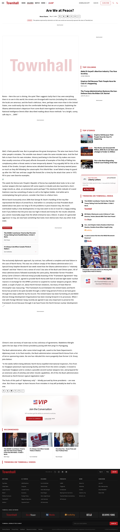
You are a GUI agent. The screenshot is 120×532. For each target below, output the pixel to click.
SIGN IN (95, 3)
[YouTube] (66, 471)
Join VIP (114, 472)
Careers (81, 490)
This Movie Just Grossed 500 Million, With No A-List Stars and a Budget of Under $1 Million (106, 150)
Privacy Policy (15, 529)
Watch (3, 493)
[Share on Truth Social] (63, 16)
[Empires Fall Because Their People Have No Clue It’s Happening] (87, 138)
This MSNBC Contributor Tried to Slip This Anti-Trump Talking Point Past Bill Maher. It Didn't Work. (14, 451)
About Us (81, 483)
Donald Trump (25, 490)
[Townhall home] (8, 472)
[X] (55, 471)
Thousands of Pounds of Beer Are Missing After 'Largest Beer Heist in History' (97, 270)
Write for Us (82, 496)
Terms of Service (6, 529)
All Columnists (44, 502)
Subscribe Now (50, 418)
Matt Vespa (6, 457)
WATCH (37, 3)
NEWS (24, 3)
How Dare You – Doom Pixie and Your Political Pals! (66, 450)
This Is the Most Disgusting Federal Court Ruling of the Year (105, 162)
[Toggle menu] (3, 3)
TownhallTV (5, 499)
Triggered (62, 486)
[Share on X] (59, 16)
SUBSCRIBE (105, 3)
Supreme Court (25, 502)
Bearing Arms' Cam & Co (66, 493)
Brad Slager (44, 493)
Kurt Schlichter (33, 457)
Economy (23, 493)
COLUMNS (30, 3)
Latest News (5, 486)
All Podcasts (63, 499)
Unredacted (63, 490)
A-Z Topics (24, 479)
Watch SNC (101, 493)
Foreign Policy (25, 496)
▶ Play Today (88, 189)
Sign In (101, 472)
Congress (23, 486)
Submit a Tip (82, 493)
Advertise (81, 486)
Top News (4, 483)
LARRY (61, 483)
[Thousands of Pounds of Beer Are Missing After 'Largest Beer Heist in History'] (99, 257)
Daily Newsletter (103, 490)
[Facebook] (62, 471)
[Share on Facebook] (67, 16)
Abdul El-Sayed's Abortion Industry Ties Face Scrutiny (99, 72)
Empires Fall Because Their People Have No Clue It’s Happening (98, 82)
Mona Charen (44, 17)
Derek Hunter (44, 486)
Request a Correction (32, 529)
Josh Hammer (44, 499)
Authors (4, 502)
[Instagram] (58, 471)
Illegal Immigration (26, 499)
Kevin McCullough (45, 490)
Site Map (40, 529)
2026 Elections (24, 483)
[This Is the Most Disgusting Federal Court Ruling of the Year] (87, 164)
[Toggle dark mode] (117, 3)
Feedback (22, 529)
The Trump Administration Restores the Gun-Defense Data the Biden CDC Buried (99, 92)
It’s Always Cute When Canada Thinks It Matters (39, 450)
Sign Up (113, 523)
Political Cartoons (6, 496)
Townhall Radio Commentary (67, 496)
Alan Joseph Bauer (45, 496)
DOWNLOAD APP (84, 3)
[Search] (113, 3)
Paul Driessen (59, 457)
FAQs (107, 472)
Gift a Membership (103, 486)
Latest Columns (6, 490)
